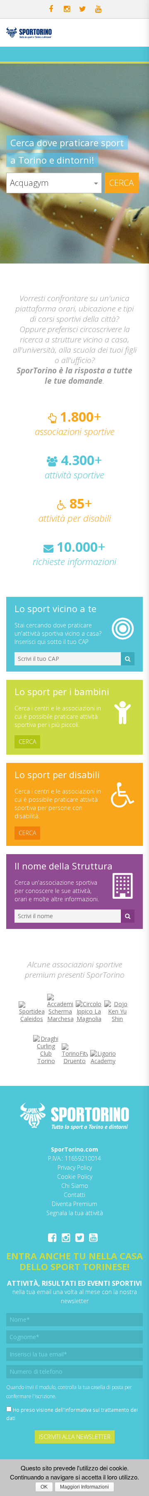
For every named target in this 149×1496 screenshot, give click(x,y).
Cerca (121, 182)
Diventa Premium (74, 1204)
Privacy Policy (75, 1167)
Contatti (74, 1195)
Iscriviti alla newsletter (75, 1437)
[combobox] (54, 183)
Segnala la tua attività (74, 1213)
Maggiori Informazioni (84, 1487)
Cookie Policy (74, 1176)
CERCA (27, 742)
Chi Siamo (74, 1186)
